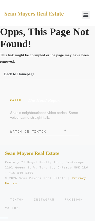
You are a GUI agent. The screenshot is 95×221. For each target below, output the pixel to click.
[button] (86, 15)
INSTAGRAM (44, 199)
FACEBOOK (74, 199)
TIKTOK (17, 199)
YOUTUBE (13, 208)
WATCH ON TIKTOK (38, 131)
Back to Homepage (19, 74)
